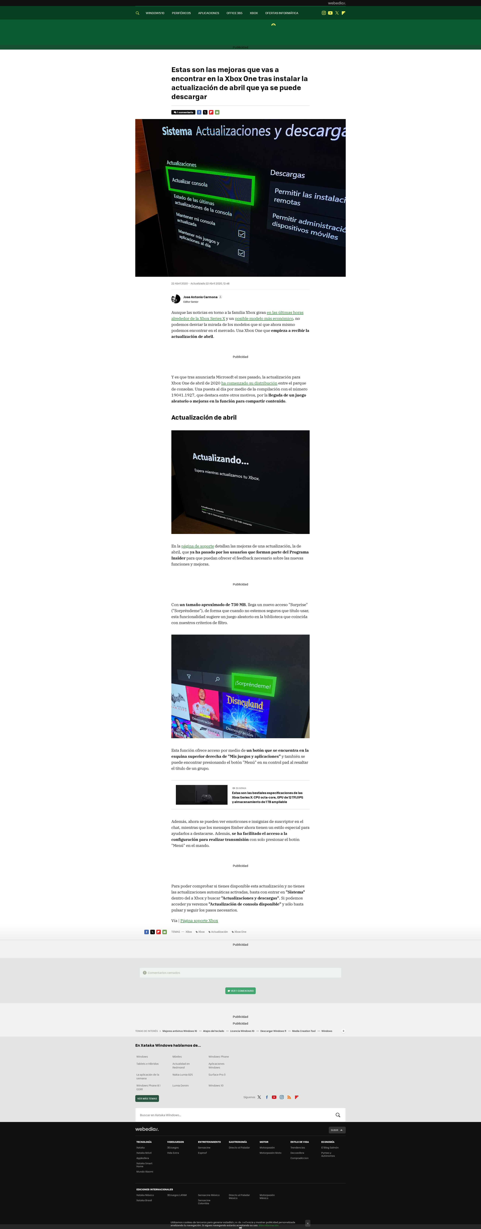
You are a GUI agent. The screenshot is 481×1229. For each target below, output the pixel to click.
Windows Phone (219, 1056)
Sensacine (204, 1147)
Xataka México (145, 1195)
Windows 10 (216, 1085)
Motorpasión (267, 1147)
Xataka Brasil (144, 1200)
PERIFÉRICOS (181, 13)
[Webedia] (337, 3)
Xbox (201, 931)
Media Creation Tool (304, 1031)
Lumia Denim (180, 1085)
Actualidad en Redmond (181, 1065)
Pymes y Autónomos (328, 1154)
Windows (142, 1056)
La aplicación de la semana (147, 1076)
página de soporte (197, 546)
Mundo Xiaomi (144, 1171)
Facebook (199, 112)
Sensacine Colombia (204, 1201)
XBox (189, 931)
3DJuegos (173, 1147)
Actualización (219, 931)
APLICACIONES (208, 13)
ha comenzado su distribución (249, 383)
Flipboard (343, 13)
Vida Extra (173, 1152)
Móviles (177, 1056)
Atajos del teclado (214, 1031)
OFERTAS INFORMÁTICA (281, 13)
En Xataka (241, 788)
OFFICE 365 (234, 13)
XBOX (254, 13)
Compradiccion (299, 1158)
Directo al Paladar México (239, 1196)
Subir (334, 1130)
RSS (289, 1096)
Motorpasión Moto (270, 1152)
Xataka (140, 1147)
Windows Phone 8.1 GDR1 (148, 1087)
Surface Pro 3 (217, 1074)
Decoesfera (297, 1152)
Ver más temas (147, 1098)
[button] (202, 297)
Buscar (338, 1114)
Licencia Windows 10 (242, 1031)
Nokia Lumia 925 (182, 1074)
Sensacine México (209, 1195)
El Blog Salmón (330, 1147)
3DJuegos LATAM (177, 1195)
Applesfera (142, 1158)
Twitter (337, 13)
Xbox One (240, 931)
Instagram (323, 13)
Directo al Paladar (239, 1147)
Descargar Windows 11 (273, 1031)
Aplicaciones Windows (217, 1065)
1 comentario (185, 112)
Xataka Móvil (143, 1152)
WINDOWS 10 (155, 13)
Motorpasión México (267, 1196)
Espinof (202, 1152)
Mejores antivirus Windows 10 (180, 1031)
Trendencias (297, 1147)
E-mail (217, 112)
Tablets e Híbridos (147, 1063)
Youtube (330, 13)
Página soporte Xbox (199, 920)
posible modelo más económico (264, 318)
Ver (242, 990)
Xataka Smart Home (144, 1164)
